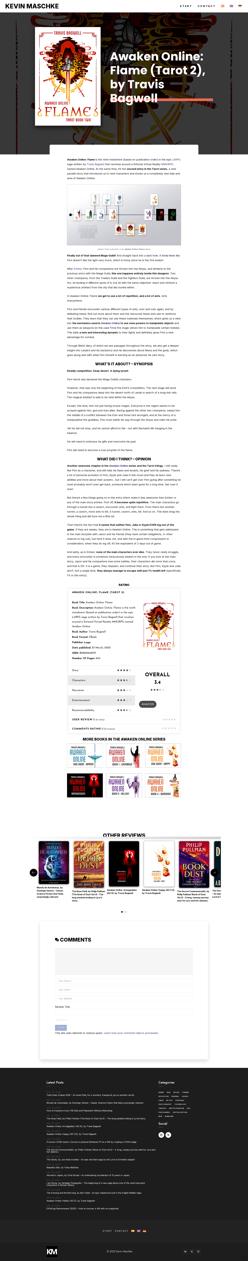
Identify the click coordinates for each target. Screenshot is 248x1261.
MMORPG (167, 164)
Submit (60, 1027)
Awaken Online (110, 323)
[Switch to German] (239, 6)
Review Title (62, 1006)
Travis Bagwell (95, 164)
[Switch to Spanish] (222, 6)
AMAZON (148, 704)
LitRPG (176, 159)
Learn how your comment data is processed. (131, 1033)
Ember (78, 268)
